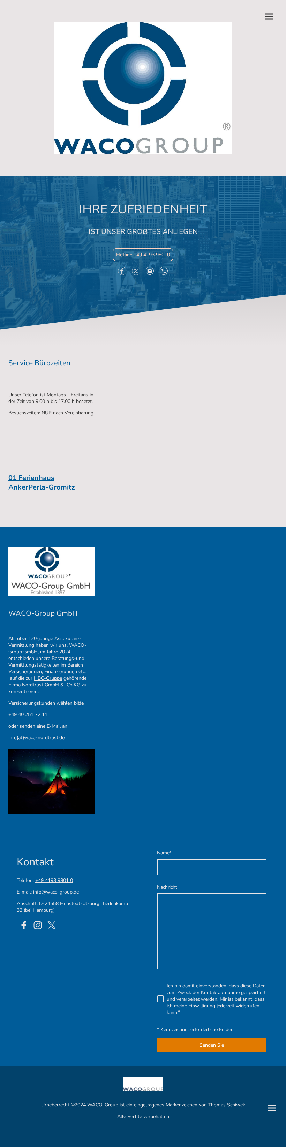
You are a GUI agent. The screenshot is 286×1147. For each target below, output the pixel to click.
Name (164, 853)
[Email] (150, 271)
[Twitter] (136, 271)
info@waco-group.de (56, 892)
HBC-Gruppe (48, 678)
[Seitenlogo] (143, 88)
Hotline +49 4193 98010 (143, 254)
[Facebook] (122, 271)
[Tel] (164, 271)
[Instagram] (37, 925)
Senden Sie (212, 1045)
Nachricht (167, 887)
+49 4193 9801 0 (54, 880)
